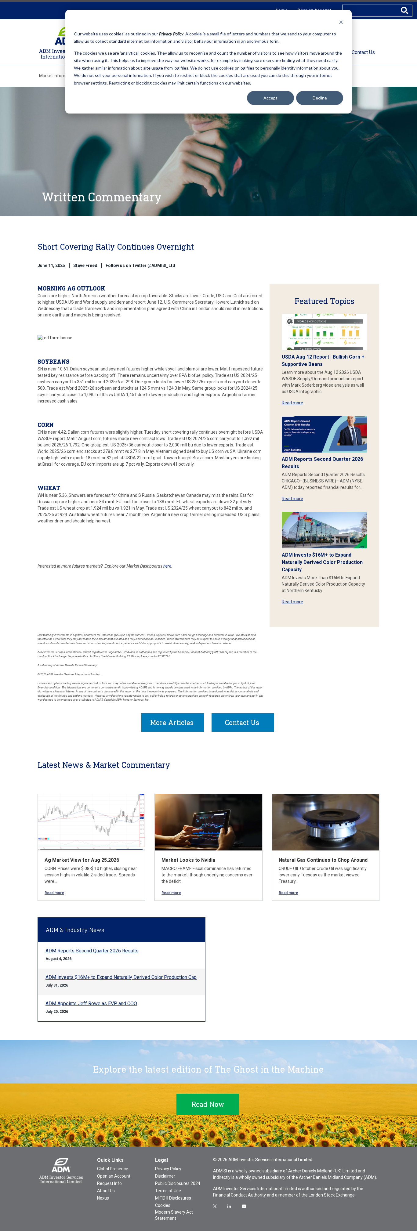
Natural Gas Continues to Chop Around (323, 860)
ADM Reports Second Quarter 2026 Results (92, 951)
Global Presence (112, 1168)
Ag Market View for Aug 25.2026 (82, 860)
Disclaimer (165, 1176)
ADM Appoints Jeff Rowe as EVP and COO (91, 1003)
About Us (106, 1190)
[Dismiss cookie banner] (341, 22)
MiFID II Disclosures (173, 1198)
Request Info (109, 1183)
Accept (270, 97)
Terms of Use (168, 1190)
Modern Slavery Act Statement (174, 1215)
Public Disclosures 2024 (177, 1183)
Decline (320, 97)
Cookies (162, 1205)
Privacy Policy (168, 1168)
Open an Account (113, 1176)
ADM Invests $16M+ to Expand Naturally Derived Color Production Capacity (322, 562)
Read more (292, 402)
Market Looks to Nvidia (188, 860)
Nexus (103, 1198)
